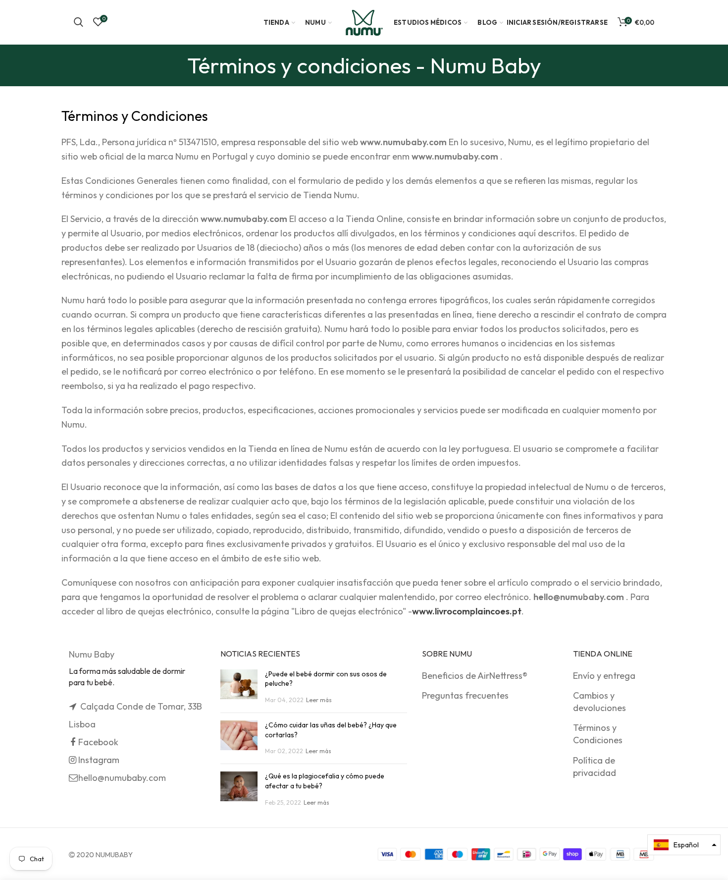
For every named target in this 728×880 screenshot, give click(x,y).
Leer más (319, 700)
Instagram (98, 760)
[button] (684, 844)
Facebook (98, 742)
